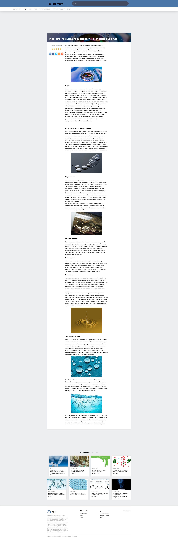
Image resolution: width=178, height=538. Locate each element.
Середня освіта (17, 9)
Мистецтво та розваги (59, 9)
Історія (25, 9)
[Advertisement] (89, 23)
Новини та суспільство (45, 9)
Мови (35, 9)
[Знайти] (126, 3)
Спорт (68, 9)
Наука (30, 9)
